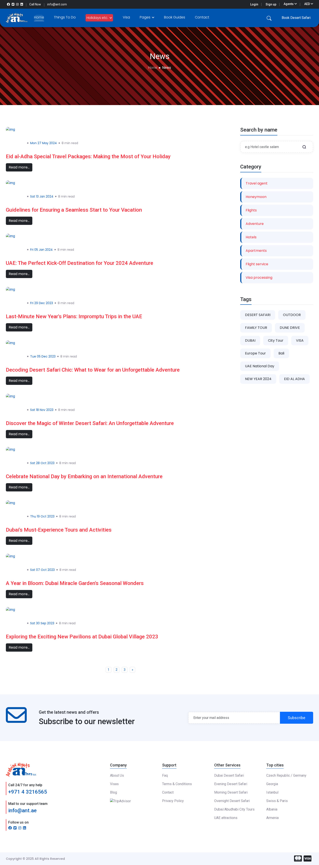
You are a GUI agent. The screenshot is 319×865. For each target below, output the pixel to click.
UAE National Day (259, 366)
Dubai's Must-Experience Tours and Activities (59, 530)
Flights (251, 210)
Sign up (271, 4)
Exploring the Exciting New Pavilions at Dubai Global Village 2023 (82, 637)
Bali (281, 353)
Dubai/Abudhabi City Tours (234, 809)
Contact (202, 17)
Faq (165, 775)
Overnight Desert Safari (232, 801)
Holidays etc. (98, 17)
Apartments (256, 250)
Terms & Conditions (177, 784)
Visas (114, 784)
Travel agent (257, 183)
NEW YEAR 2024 (258, 378)
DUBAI (250, 340)
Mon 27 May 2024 (43, 143)
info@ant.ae (22, 810)
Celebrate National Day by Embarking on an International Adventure (84, 476)
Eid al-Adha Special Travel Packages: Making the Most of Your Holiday (88, 156)
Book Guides (174, 17)
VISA (300, 340)
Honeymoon (256, 196)
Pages (145, 17)
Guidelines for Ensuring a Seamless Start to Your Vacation (74, 210)
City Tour (275, 340)
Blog (113, 792)
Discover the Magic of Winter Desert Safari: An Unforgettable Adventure (90, 423)
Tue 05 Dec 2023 (43, 356)
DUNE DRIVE (290, 327)
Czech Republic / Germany (286, 775)
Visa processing (259, 277)
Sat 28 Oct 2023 (42, 463)
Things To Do (65, 17)
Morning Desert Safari (231, 792)
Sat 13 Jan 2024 (41, 196)
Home (39, 17)
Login (254, 4)
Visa (126, 17)
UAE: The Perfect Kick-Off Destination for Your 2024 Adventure (79, 263)
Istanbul (272, 792)
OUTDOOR (292, 314)
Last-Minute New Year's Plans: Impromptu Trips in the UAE (74, 316)
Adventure (255, 223)
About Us (117, 775)
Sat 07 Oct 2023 (42, 570)
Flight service (257, 264)
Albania (271, 809)
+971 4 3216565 (27, 792)
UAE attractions (225, 818)
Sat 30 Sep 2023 (42, 623)
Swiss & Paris (277, 801)
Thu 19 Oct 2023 (42, 516)
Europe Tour (255, 353)
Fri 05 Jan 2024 (41, 249)
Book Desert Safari (296, 18)
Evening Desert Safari (230, 784)
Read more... (19, 167)
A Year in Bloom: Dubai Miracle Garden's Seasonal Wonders (75, 583)
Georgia (272, 784)
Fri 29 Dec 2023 (41, 303)
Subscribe (296, 717)
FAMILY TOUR (256, 327)
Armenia (272, 818)
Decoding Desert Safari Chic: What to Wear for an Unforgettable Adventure (93, 370)
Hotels (251, 237)
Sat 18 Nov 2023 (41, 410)
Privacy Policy (173, 801)
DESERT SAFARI (257, 314)
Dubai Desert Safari (229, 775)
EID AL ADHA (294, 378)
